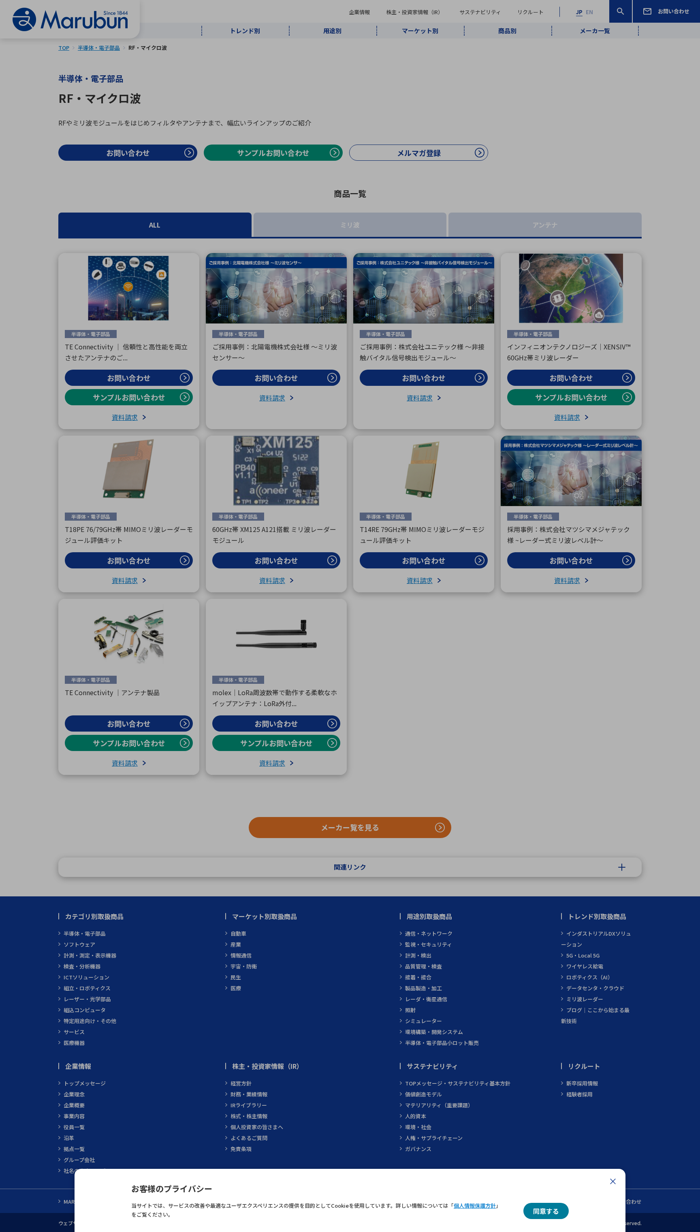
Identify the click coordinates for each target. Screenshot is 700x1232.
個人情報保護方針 (475, 1205)
